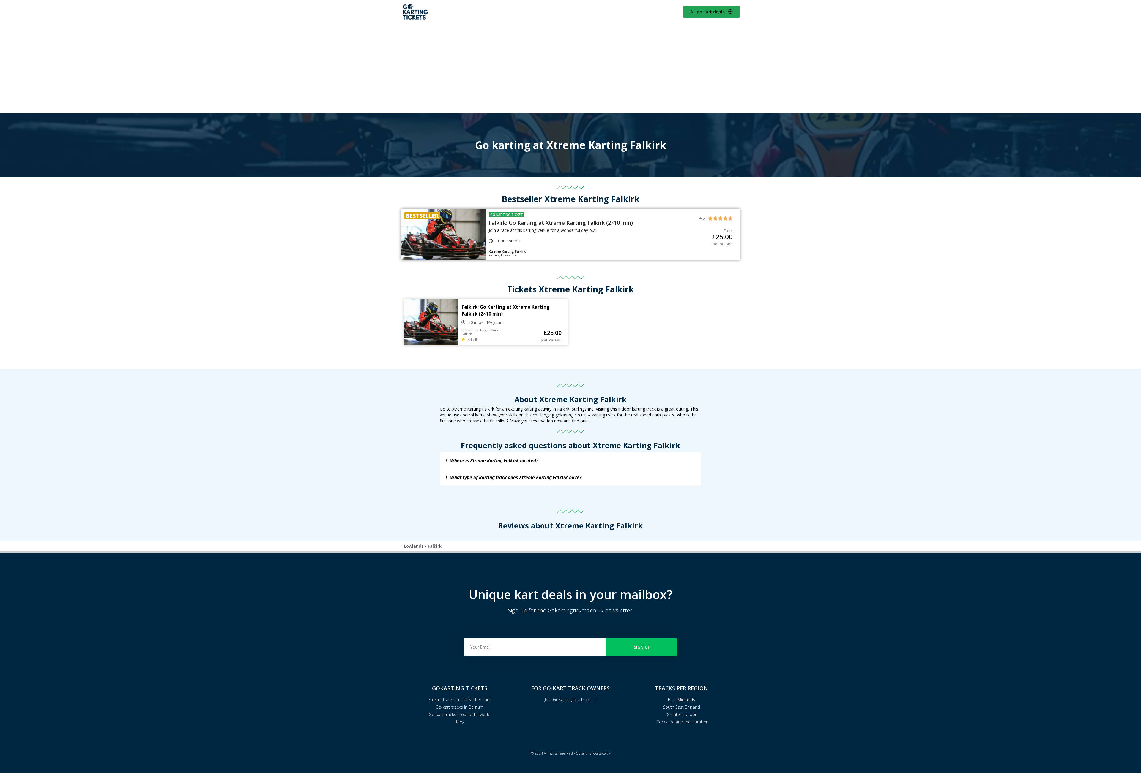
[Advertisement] (570, 66)
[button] (570, 460)
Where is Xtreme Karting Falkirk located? (494, 460)
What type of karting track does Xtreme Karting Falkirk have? (515, 477)
